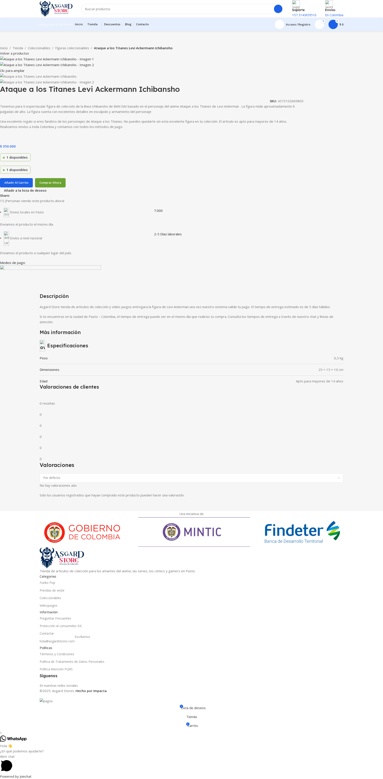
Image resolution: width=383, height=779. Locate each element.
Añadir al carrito (16, 183)
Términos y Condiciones (57, 654)
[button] (191, 764)
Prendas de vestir (52, 590)
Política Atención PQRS (56, 669)
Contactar (47, 633)
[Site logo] (56, 8)
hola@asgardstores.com (65, 640)
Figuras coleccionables (72, 48)
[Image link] (62, 557)
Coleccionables (39, 48)
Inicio (4, 48)
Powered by (15, 776)
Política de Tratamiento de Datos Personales (72, 661)
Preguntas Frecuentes (55, 618)
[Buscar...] (278, 9)
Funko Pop (47, 582)
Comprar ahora (50, 183)
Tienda (18, 48)
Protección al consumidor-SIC (61, 626)
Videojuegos (48, 605)
